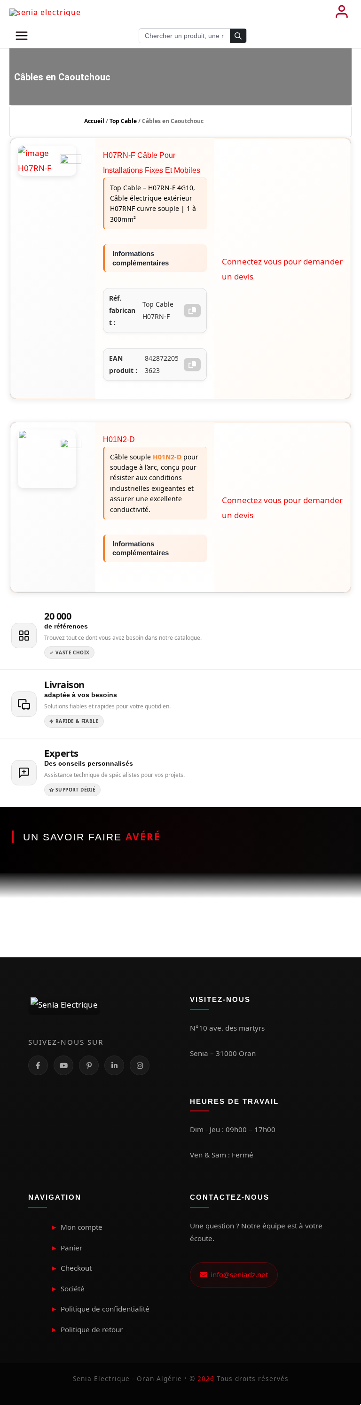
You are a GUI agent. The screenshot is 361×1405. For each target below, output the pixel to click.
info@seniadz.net (237, 1274)
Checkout (76, 1268)
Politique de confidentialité (105, 1308)
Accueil (94, 121)
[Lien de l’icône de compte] (342, 12)
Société (73, 1288)
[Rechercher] (238, 36)
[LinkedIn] (114, 1065)
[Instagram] (139, 1065)
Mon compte (81, 1227)
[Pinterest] (89, 1065)
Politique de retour (92, 1329)
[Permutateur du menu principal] (21, 35)
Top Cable (123, 121)
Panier (71, 1247)
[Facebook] (38, 1065)
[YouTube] (63, 1065)
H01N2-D (119, 439)
